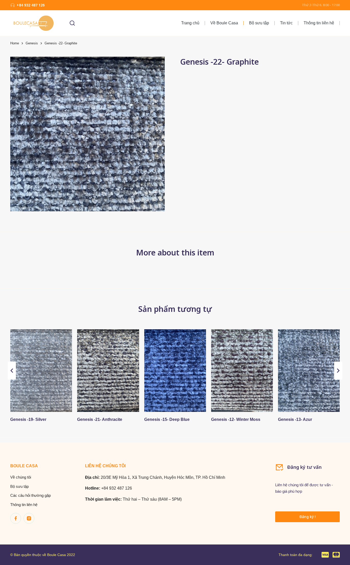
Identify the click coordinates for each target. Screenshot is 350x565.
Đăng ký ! (307, 516)
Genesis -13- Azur (295, 419)
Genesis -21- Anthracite (99, 419)
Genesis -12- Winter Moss (235, 419)
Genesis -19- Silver (28, 419)
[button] (12, 371)
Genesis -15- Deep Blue (167, 419)
